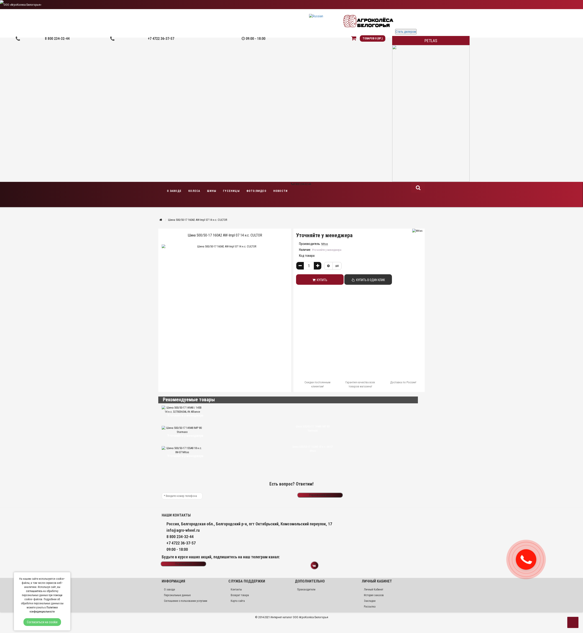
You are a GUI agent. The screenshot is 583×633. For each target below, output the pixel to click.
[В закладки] (328, 266)
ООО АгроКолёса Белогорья (310, 617)
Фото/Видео (256, 191)
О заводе (174, 191)
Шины (211, 191)
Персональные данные (177, 595)
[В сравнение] (337, 266)
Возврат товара (240, 595)
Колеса (194, 191)
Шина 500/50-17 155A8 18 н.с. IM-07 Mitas (312, 449)
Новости (280, 191)
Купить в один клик (370, 280)
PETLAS (430, 40)
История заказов (374, 595)
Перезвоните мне (320, 495)
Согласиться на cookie (42, 622)
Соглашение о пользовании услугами (185, 600)
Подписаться (183, 563)
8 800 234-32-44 (57, 38)
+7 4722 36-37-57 (161, 38)
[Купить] (267, 422)
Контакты (236, 589)
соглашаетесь (34, 591)
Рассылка (370, 606)
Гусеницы (231, 191)
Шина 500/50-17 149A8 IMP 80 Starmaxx (313, 428)
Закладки (370, 600)
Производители (306, 589)
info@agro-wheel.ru (183, 530)
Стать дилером (406, 31)
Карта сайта (238, 600)
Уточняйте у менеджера (324, 235)
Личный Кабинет (373, 589)
